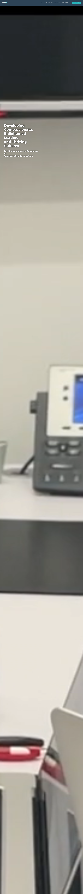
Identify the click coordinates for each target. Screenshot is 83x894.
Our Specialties (55, 2)
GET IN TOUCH (76, 2)
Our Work (65, 2)
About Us (47, 2)
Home (42, 2)
